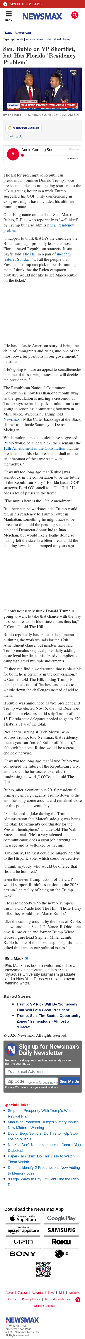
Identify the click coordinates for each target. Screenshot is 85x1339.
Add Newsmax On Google (26, 128)
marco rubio (44, 39)
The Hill (29, 254)
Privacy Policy (31, 1299)
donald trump (62, 39)
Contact (22, 1292)
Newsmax (11, 419)
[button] (74, 15)
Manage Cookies (44, 1305)
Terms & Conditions (57, 1299)
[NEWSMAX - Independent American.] (42, 16)
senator (30, 39)
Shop (51, 1292)
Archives (74, 1292)
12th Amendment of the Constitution (34, 448)
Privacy (9, 1087)
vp (12, 39)
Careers (12, 1299)
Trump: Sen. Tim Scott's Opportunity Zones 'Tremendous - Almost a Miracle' (48, 1021)
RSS (61, 1292)
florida (20, 39)
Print (10, 136)
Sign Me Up (69, 1081)
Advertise (37, 1292)
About (9, 1292)
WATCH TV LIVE (26, 4)
